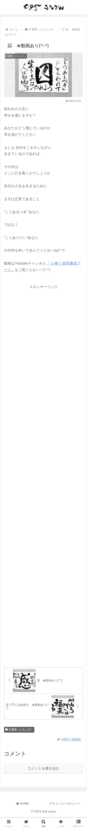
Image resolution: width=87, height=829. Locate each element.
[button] (78, 641)
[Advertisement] (43, 474)
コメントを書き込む (43, 768)
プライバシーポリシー (64, 803)
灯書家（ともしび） (21, 729)
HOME (24, 803)
